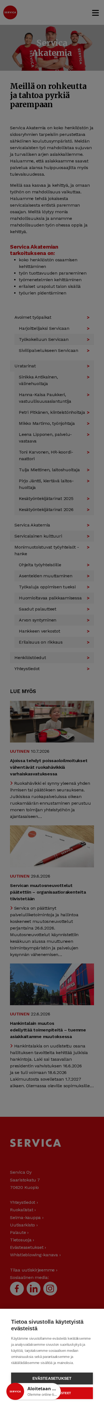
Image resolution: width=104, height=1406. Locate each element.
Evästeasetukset (52, 1378)
